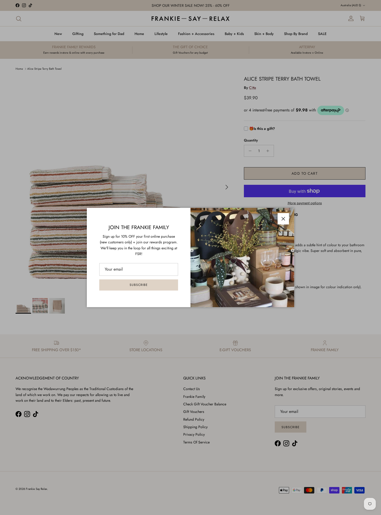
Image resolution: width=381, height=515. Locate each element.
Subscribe (139, 285)
